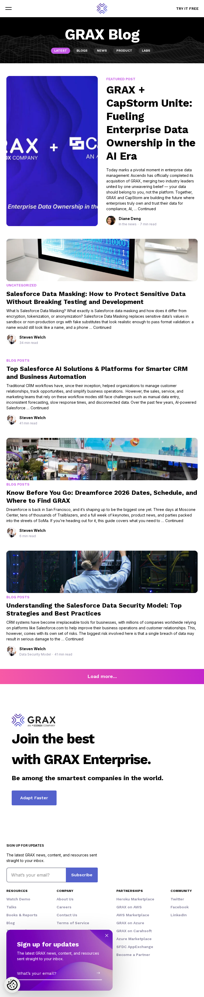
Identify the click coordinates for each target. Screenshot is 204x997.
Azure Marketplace (134, 939)
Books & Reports (21, 915)
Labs (146, 50)
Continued (147, 208)
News (102, 50)
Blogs (81, 50)
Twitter (177, 899)
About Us (65, 899)
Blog (10, 923)
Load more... (102, 676)
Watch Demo (18, 899)
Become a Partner (133, 955)
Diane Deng (130, 218)
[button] (8, 8)
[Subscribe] (98, 973)
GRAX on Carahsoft (134, 931)
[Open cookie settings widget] (12, 985)
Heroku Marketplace (135, 899)
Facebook (180, 907)
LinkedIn (179, 915)
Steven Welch (32, 337)
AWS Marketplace (132, 915)
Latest (60, 50)
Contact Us (67, 915)
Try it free (187, 8)
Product (124, 50)
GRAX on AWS (129, 907)
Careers (64, 907)
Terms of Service (73, 923)
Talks (11, 907)
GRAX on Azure (130, 923)
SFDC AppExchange (134, 947)
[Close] (107, 935)
